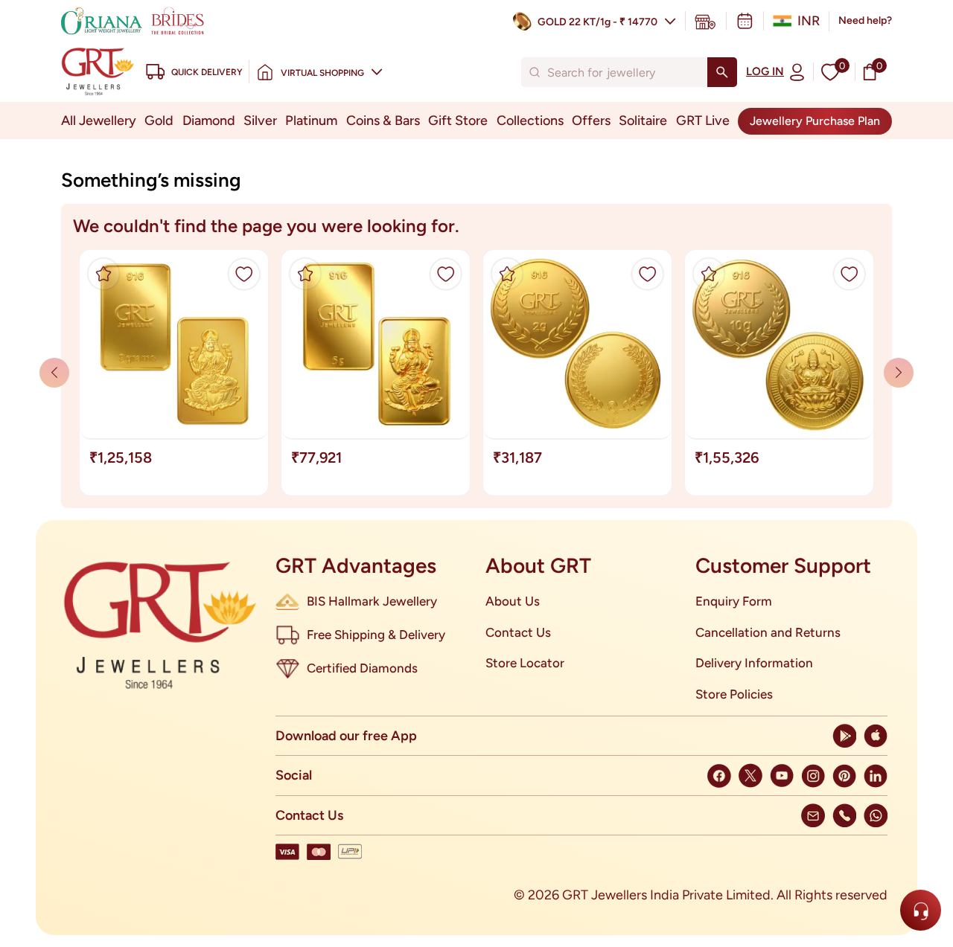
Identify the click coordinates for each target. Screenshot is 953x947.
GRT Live (703, 120)
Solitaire (643, 120)
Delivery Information (754, 662)
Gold (158, 120)
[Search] (722, 72)
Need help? (865, 20)
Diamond (208, 120)
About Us (512, 601)
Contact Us (518, 632)
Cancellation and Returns (768, 632)
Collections (530, 120)
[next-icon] (54, 373)
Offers (591, 120)
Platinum (311, 120)
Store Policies (734, 694)
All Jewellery (98, 120)
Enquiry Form (733, 601)
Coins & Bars (383, 120)
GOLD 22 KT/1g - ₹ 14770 (597, 22)
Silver (260, 120)
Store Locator (524, 662)
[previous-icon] (899, 373)
